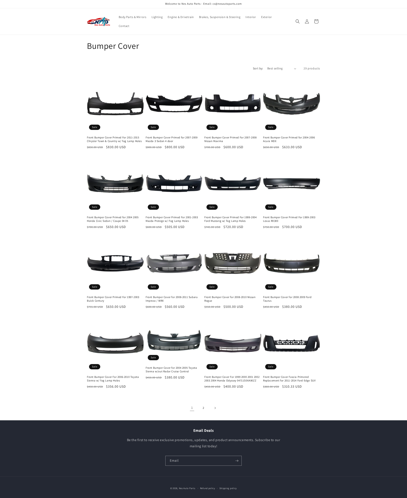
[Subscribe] (236, 461)
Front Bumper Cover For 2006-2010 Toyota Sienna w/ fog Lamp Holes (113, 378)
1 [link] (192, 407)
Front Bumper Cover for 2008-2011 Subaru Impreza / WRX (172, 298)
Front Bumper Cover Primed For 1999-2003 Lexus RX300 (289, 219)
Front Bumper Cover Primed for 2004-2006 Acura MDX (289, 139)
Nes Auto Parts (187, 488)
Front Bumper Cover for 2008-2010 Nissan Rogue (229, 298)
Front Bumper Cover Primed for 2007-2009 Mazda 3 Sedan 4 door (171, 139)
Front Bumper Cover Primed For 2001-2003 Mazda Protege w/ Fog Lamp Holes (172, 219)
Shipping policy (228, 488)
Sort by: (258, 68)
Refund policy (207, 488)
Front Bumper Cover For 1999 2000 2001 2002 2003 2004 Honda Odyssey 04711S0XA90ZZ (231, 378)
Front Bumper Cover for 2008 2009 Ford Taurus (287, 298)
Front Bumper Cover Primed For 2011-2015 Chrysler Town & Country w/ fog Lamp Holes (114, 139)
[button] (297, 21)
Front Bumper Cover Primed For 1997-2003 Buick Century (113, 298)
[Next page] (215, 408)
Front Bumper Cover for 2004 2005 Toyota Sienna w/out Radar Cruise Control (171, 369)
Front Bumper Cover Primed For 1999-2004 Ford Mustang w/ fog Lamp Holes (230, 219)
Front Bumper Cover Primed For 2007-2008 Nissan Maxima (230, 139)
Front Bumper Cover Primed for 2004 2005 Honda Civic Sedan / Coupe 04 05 (112, 219)
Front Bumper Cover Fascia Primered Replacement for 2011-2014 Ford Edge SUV (289, 378)
